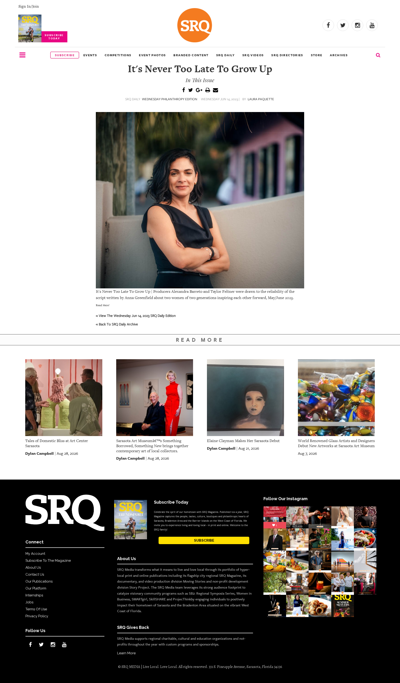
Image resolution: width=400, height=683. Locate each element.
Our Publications (39, 581)
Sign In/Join (28, 6)
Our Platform (35, 588)
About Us (33, 567)
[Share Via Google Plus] (199, 90)
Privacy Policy (36, 616)
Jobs (29, 602)
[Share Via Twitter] (190, 90)
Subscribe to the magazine (48, 560)
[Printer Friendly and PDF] (207, 90)
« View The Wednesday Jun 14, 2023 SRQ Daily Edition (136, 315)
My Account (35, 554)
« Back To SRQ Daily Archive (117, 324)
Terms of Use (36, 609)
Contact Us (34, 574)
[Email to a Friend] (215, 90)
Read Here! (103, 305)
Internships (34, 595)
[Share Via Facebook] (183, 90)
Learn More (126, 653)
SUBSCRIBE (204, 540)
